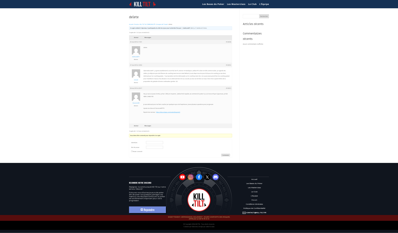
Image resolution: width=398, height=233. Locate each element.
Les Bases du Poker (213, 4)
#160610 (228, 88)
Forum (254, 200)
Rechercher (264, 16)
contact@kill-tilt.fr (256, 213)
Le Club (252, 4)
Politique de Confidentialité (254, 208)
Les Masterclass (236, 4)
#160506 (228, 42)
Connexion (225, 155)
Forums (136, 24)
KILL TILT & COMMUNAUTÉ (147, 24)
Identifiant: (134, 142)
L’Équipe (264, 4)
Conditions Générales (254, 204)
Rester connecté (137, 151)
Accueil (131, 24)
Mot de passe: (135, 147)
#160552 (228, 65)
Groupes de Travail (161, 24)
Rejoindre (148, 210)
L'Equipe (254, 196)
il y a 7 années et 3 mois (200, 28)
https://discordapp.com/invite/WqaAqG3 (168, 112)
